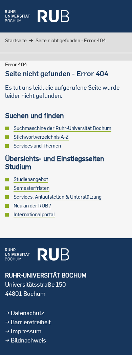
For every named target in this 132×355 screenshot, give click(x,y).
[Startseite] (37, 16)
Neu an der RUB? (32, 205)
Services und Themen (37, 145)
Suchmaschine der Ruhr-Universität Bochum (62, 128)
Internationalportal (34, 214)
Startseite (16, 40)
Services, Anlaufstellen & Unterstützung (58, 197)
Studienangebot (31, 179)
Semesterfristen (31, 188)
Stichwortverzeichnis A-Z (41, 137)
